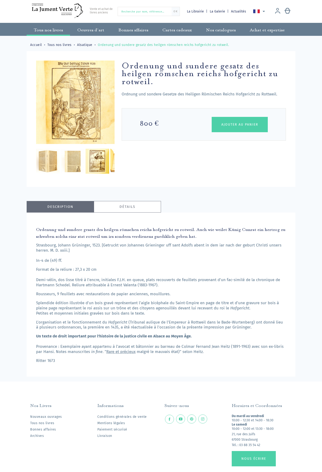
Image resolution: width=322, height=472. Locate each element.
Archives (37, 436)
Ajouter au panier (239, 125)
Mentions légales (111, 423)
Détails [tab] (127, 207)
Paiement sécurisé (112, 429)
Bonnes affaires (43, 429)
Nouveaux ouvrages (46, 417)
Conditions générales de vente (122, 417)
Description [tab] (60, 207)
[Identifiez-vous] (277, 11)
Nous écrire (253, 459)
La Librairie (196, 11)
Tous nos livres (42, 423)
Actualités (238, 11)
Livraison (104, 436)
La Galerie (218, 11)
